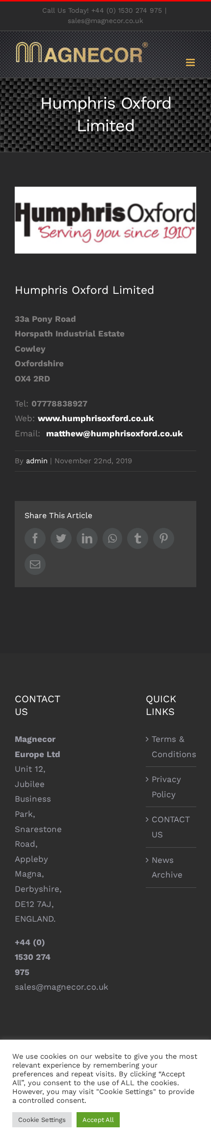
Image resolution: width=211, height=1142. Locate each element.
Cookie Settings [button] (42, 1119)
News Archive (167, 867)
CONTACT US (171, 826)
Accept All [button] (98, 1119)
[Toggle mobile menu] (191, 62)
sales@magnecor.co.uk (105, 20)
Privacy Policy (166, 786)
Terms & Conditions (171, 746)
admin (37, 460)
